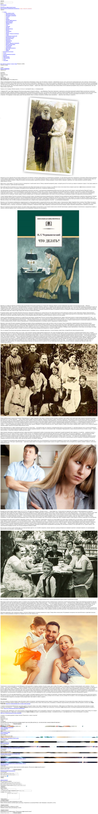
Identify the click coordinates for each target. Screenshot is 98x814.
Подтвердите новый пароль (7, 785)
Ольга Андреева (5, 68)
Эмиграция (8, 46)
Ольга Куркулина (4, 759)
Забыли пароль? (4, 780)
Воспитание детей (10, 37)
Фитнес (7, 27)
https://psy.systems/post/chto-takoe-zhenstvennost (14, 708)
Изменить (3, 786)
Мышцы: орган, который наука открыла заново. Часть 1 (13, 758)
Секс (7, 25)
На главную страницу (5, 63)
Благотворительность (11, 48)
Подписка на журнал (8, 51)
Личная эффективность (11, 20)
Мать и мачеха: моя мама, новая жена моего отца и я (12, 747)
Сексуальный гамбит (5, 732)
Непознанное (9, 40)
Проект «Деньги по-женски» (12, 33)
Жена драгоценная (5, 743)
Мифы (7, 50)
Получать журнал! (17, 723)
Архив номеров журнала (9, 54)
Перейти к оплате (4, 805)
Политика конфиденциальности (8, 770)
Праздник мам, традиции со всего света (10, 738)
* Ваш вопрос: (4, 798)
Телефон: (3, 792)
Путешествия (9, 45)
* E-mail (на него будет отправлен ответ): (10, 790)
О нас (4, 59)
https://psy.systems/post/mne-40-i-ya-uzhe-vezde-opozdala (18, 703)
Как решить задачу (10, 13)
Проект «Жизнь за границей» (12, 43)
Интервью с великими (11, 15)
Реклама (5, 55)
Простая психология (10, 14)
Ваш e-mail (3, 773)
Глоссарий (5, 60)
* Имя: (2, 789)
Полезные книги (9, 38)
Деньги (7, 32)
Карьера (8, 19)
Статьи (4, 12)
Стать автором (6, 57)
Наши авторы (6, 56)
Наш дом (8, 49)
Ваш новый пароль (5, 783)
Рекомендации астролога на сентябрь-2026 (10, 753)
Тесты (4, 53)
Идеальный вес (9, 28)
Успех (7, 18)
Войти (2, 3)
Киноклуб (8, 39)
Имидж (7, 30)
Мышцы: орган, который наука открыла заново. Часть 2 (13, 763)
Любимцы (8, 42)
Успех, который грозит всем (7, 727)
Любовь (7, 24)
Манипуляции (9, 22)
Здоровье (8, 26)
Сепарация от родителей (11, 36)
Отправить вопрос (4, 800)
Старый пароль (4, 782)
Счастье (7, 16)
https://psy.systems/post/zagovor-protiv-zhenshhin (11, 713)
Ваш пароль (3, 774)
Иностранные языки (10, 44)
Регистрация (3, 4)
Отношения (8, 31)
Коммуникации (9, 21)
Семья (7, 34)
